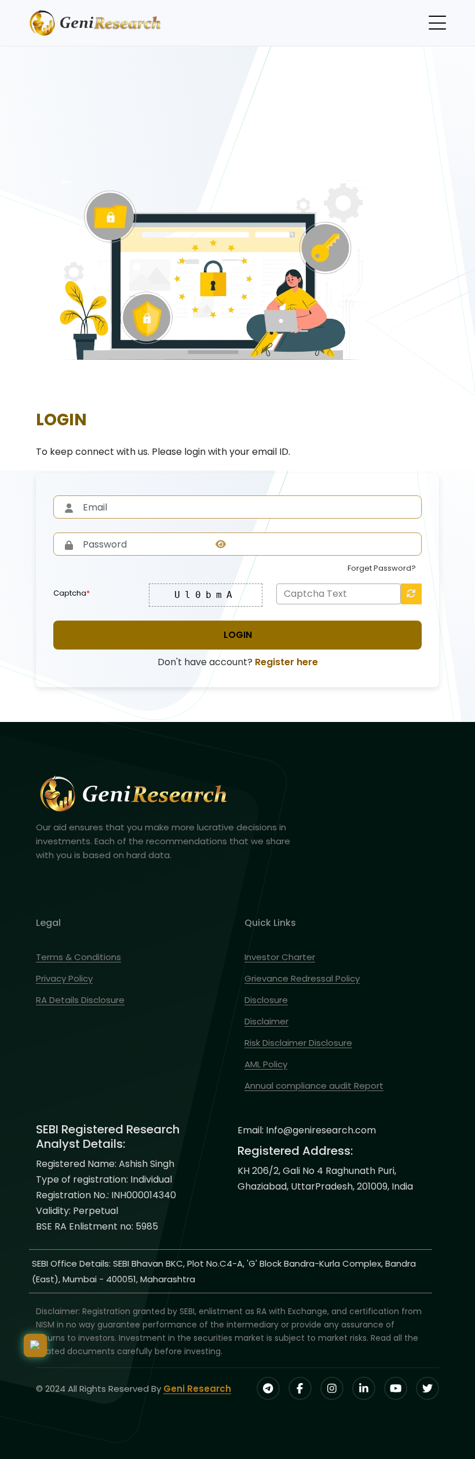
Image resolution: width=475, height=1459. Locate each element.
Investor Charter (279, 957)
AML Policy (265, 1064)
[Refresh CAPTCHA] (411, 593)
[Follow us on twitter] (427, 1388)
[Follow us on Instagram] (332, 1388)
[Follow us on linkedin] (363, 1388)
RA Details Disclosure (80, 1000)
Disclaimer (266, 1021)
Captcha (71, 593)
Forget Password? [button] (382, 568)
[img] (220, 544)
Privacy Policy (64, 978)
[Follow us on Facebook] (300, 1388)
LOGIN (238, 634)
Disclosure (266, 1000)
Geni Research (197, 1389)
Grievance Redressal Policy (302, 978)
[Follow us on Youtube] (395, 1388)
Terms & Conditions (78, 957)
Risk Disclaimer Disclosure (298, 1043)
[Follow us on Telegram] (268, 1388)
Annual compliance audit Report (313, 1085)
